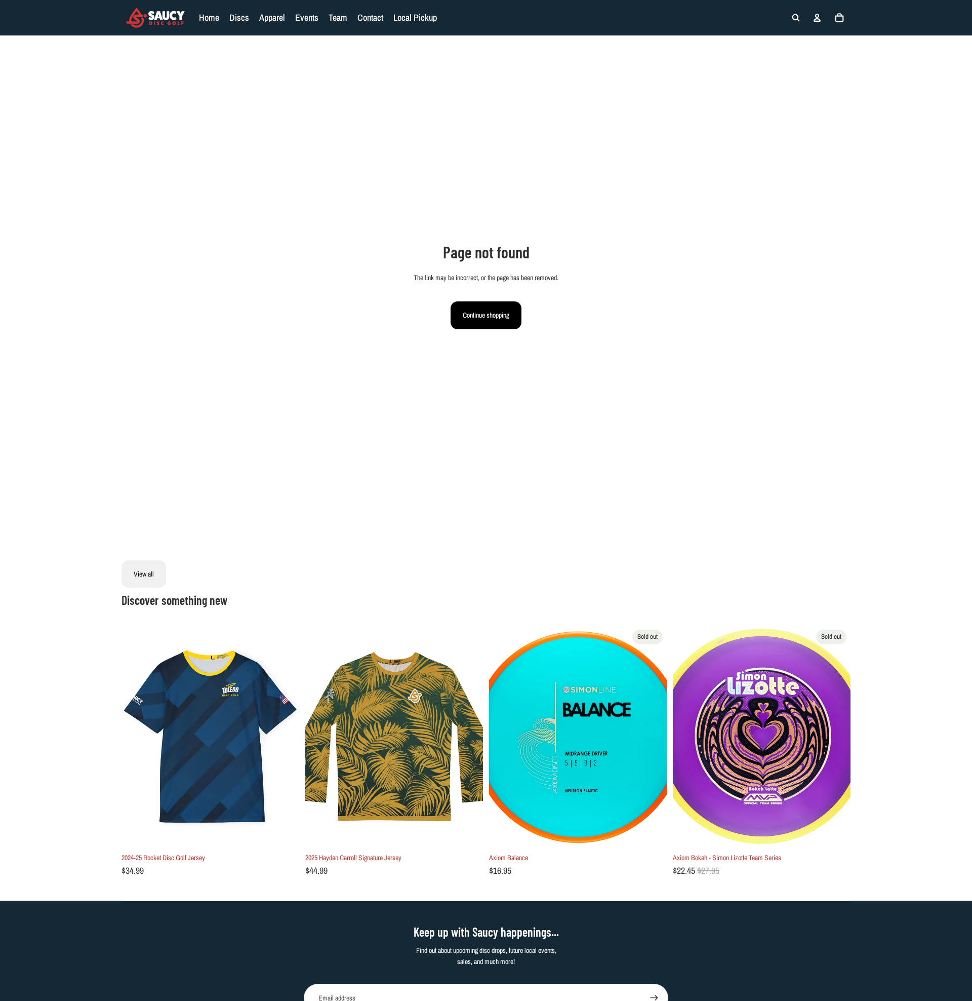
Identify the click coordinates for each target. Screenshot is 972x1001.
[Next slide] (284, 736)
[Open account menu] (817, 18)
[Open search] (796, 18)
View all (144, 574)
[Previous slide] (137, 736)
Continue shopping (486, 315)
